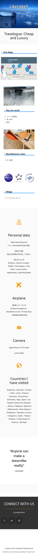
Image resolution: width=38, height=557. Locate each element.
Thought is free (30, 552)
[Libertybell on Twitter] (11, 520)
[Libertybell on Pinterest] (19, 520)
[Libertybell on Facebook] (4, 520)
